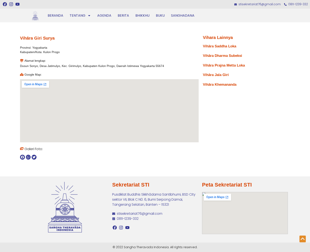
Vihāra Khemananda (219, 85)
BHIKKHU (142, 15)
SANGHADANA (182, 15)
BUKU (160, 15)
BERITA (123, 15)
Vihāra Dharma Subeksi (222, 56)
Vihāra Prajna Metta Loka (224, 65)
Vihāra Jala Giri (216, 75)
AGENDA (104, 15)
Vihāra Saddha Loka (219, 46)
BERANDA (55, 15)
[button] (22, 157)
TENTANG (77, 15)
